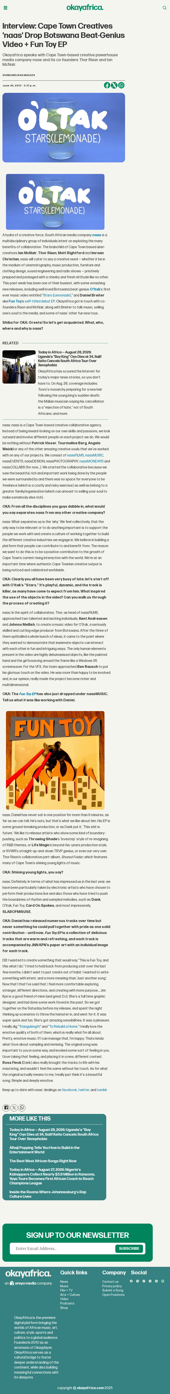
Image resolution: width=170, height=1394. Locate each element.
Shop (64, 1308)
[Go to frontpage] (85, 8)
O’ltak (95, 289)
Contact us (110, 1282)
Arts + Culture (70, 1295)
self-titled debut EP (40, 301)
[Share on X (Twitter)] (114, 85)
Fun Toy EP (27, 694)
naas (96, 235)
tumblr (102, 1090)
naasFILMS (75, 455)
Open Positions (113, 1295)
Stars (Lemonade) (57, 295)
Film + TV (66, 1290)
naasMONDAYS (91, 461)
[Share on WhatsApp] (121, 85)
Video (64, 1299)
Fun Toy (15, 301)
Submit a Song (112, 1290)
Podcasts (67, 1303)
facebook (69, 1090)
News (64, 1282)
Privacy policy (112, 1286)
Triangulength (29, 1027)
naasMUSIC (94, 455)
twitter (83, 1090)
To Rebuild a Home (63, 1027)
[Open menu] (5, 8)
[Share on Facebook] (107, 85)
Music (64, 1286)
